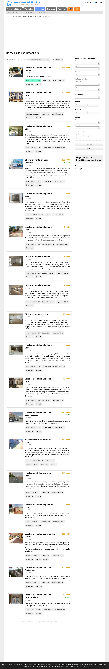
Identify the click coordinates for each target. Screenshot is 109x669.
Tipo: (76, 87)
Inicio (8, 16)
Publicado (29, 80)
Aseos (38, 118)
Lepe (29, 16)
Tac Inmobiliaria (14, 9)
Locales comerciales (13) (14, 12)
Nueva (89, 148)
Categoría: (78, 81)
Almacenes (29, 84)
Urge (79, 134)
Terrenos (51, 9)
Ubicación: (78, 125)
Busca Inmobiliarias (27, 2)
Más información (79, 666)
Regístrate (99, 2)
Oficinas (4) (41, 12)
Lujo (79, 138)
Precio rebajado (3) (84, 136)
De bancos (81, 132)
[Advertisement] (54, 33)
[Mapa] (70, 9)
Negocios (40, 9)
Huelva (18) (78, 169)
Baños (38, 84)
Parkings (62, 9)
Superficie (56, 80)
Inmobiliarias (16, 16)
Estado (45, 80)
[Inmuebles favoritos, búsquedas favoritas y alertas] (77, 9)
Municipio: (78, 66)
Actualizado (29, 148)
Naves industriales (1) (30, 12)
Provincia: (78, 61)
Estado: (77, 120)
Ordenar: (26, 60)
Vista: (53, 60)
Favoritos (89, 144)
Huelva (24, 16)
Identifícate (89, 2)
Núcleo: (77, 71)
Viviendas (28, 9)
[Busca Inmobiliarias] (9, 5)
